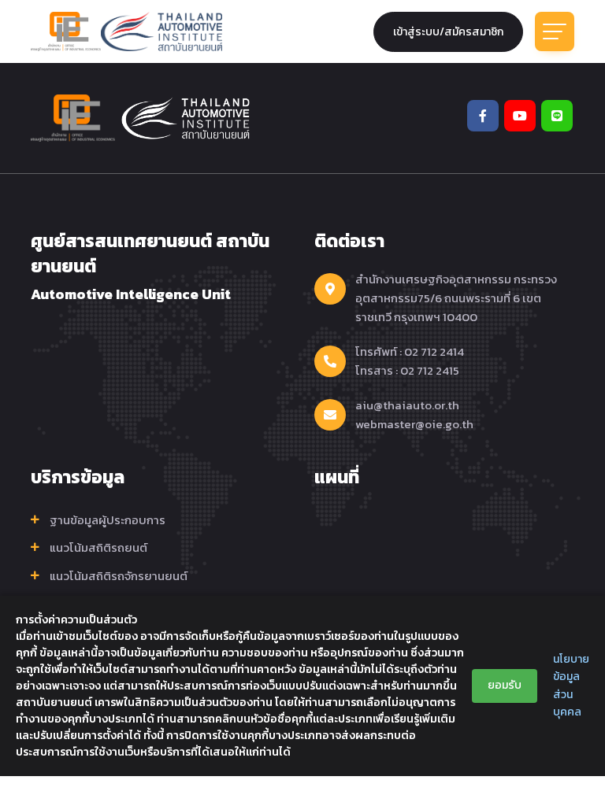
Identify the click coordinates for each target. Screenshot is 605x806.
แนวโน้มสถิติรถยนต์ (98, 548)
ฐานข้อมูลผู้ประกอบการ (107, 520)
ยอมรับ (504, 685)
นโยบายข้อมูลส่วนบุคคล (571, 685)
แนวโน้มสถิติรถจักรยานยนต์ (118, 576)
